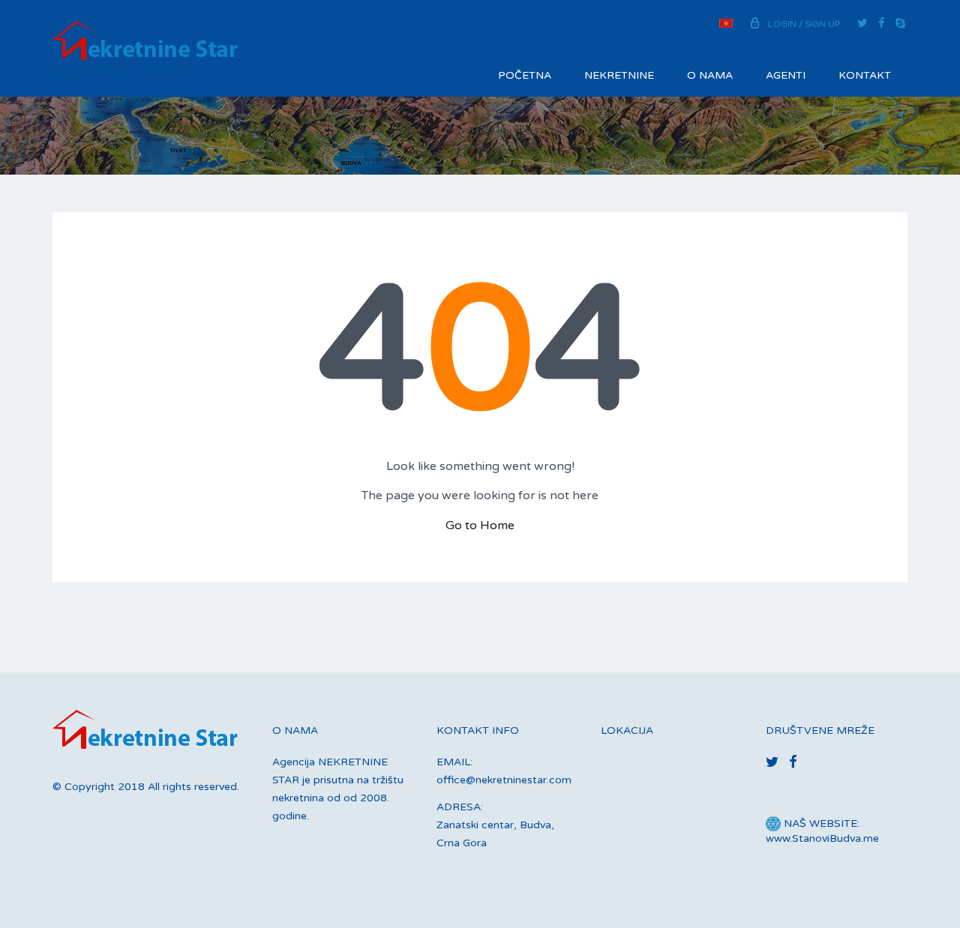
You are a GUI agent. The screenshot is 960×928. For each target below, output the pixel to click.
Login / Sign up (804, 24)
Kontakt (864, 75)
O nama (710, 75)
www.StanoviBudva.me (822, 838)
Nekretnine (619, 75)
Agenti (786, 75)
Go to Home (480, 525)
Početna (524, 75)
